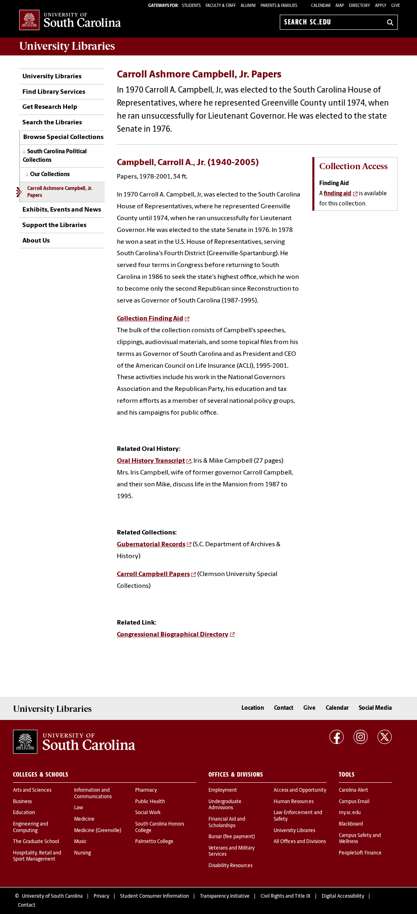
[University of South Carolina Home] (70, 20)
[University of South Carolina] (74, 742)
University (67, 46)
